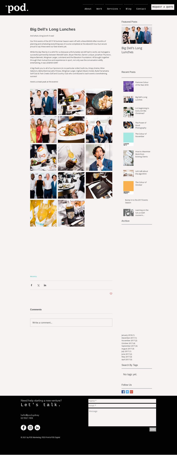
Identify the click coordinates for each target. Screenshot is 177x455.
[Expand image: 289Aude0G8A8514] (99, 185)
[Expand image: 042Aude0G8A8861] (43, 129)
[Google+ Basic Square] (131, 391)
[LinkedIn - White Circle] (37, 427)
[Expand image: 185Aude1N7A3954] (71, 101)
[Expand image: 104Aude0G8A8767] (43, 185)
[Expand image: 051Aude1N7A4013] (99, 129)
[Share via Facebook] (31, 285)
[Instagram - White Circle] (30, 427)
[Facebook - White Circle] (23, 427)
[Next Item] (147, 35)
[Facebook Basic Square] (123, 391)
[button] (162, 7)
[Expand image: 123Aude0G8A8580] (71, 157)
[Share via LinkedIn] (45, 285)
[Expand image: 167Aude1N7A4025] (99, 101)
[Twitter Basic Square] (127, 391)
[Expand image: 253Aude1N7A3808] (71, 213)
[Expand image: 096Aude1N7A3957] (43, 157)
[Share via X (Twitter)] (38, 285)
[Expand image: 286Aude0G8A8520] (43, 213)
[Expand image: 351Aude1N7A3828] (71, 185)
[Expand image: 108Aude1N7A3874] (99, 157)
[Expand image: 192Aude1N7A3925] (71, 129)
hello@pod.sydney (30, 415)
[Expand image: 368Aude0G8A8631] (43, 101)
